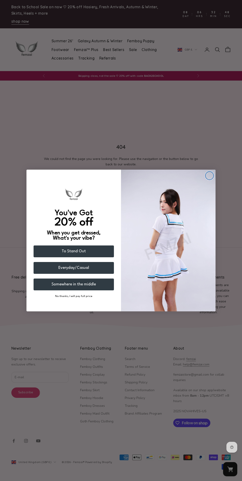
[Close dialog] (209, 176)
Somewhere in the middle (74, 284)
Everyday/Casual (73, 268)
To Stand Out (74, 251)
